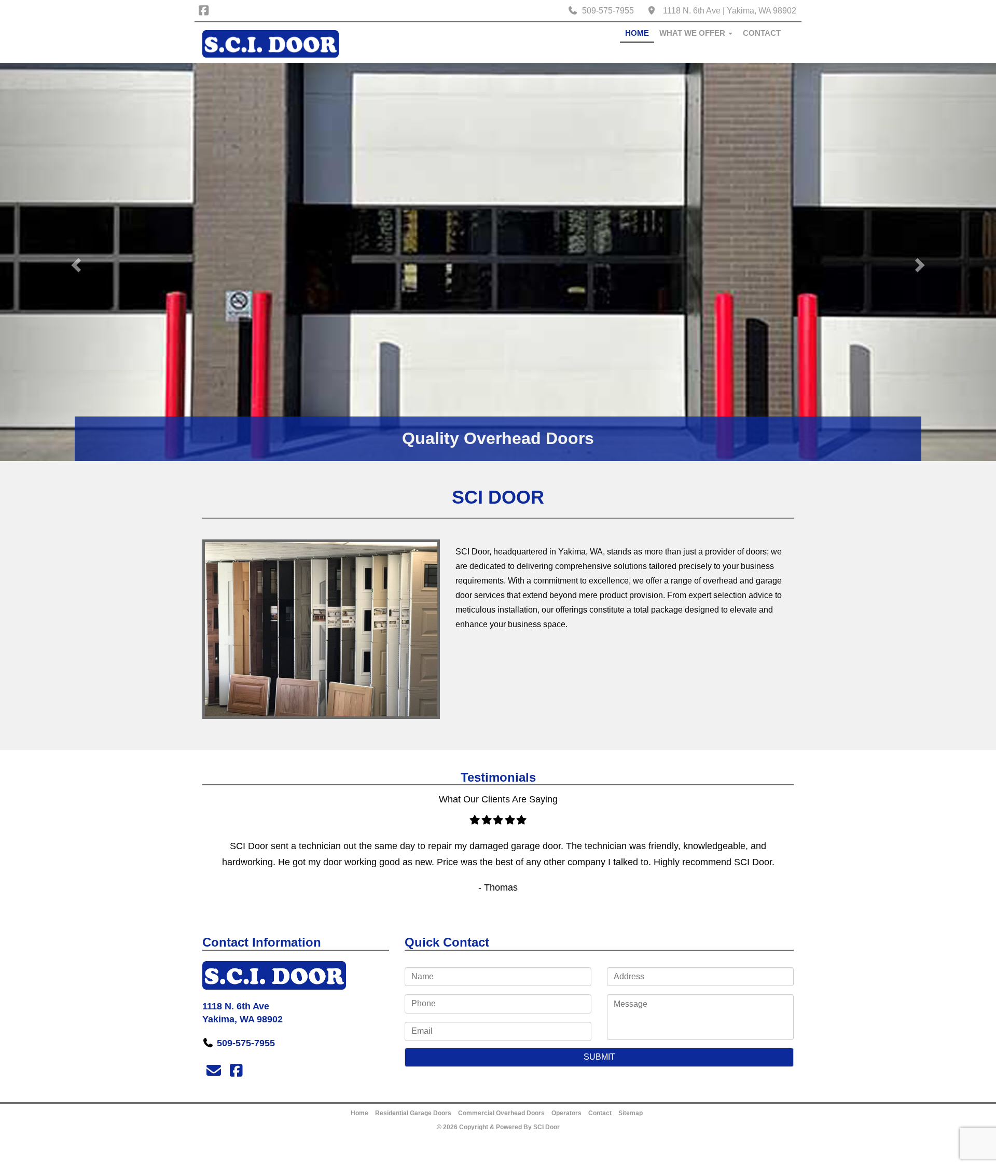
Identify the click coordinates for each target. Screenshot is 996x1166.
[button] (74, 262)
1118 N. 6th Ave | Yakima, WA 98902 (729, 10)
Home (637, 33)
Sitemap (630, 1113)
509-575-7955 (608, 10)
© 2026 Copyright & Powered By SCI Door (498, 1127)
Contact (762, 33)
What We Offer (693, 33)
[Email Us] (213, 1071)
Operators (566, 1113)
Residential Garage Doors (413, 1113)
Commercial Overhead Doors (501, 1113)
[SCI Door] (270, 43)
